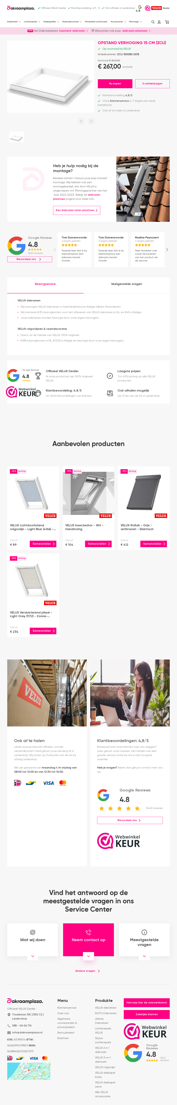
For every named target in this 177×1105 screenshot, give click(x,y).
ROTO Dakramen (106, 1013)
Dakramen (12, 22)
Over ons (63, 1013)
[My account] (159, 22)
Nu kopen (115, 83)
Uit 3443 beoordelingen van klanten (69, 396)
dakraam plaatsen (134, 31)
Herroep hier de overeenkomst (147, 1002)
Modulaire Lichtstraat (96, 22)
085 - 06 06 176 (21, 1025)
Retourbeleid (65, 1032)
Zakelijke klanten (147, 1014)
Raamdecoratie (70, 22)
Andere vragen (85, 971)
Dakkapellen (49, 22)
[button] (153, 22)
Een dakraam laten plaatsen (75, 210)
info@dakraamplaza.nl (27, 1032)
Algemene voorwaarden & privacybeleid (67, 1023)
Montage (134, 22)
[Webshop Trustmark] (147, 8)
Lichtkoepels (30, 22)
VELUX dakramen (105, 1008)
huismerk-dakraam (72, 31)
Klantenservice (66, 1008)
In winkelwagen (152, 83)
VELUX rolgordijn (105, 1067)
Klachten (63, 1038)
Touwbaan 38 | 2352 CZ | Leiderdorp (28, 1016)
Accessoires (117, 22)
